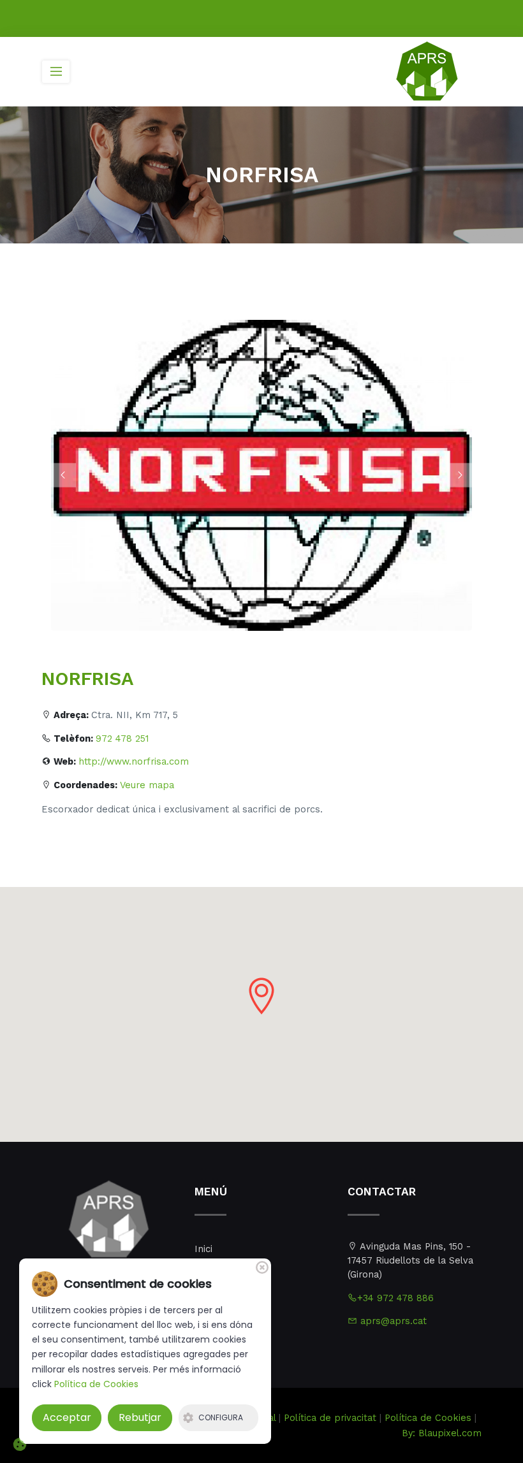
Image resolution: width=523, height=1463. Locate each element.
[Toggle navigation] (55, 71)
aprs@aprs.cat (392, 1321)
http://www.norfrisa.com (133, 761)
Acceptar (67, 1417)
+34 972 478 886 (395, 1298)
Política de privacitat (330, 1418)
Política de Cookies (428, 1418)
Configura (220, 1417)
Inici (203, 1249)
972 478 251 (122, 738)
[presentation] (63, 475)
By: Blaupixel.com (442, 1433)
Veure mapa (147, 785)
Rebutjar (140, 1417)
